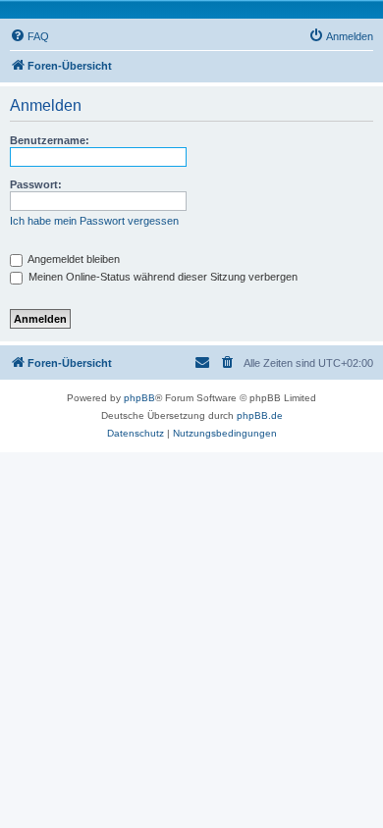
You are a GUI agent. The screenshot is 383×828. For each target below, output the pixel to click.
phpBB (139, 397)
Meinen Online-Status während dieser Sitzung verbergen (162, 277)
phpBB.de (260, 415)
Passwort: (36, 184)
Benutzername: (49, 140)
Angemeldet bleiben (73, 259)
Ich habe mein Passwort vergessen (94, 221)
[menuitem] (29, 36)
